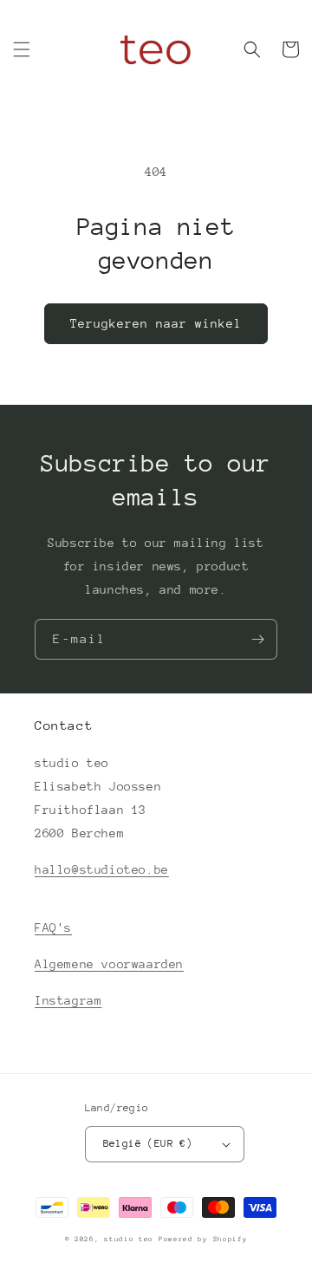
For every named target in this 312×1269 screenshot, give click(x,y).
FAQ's (53, 927)
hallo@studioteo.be (102, 869)
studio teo (128, 1239)
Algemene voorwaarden (109, 964)
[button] (22, 49)
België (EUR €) (148, 1143)
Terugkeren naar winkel (156, 323)
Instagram (68, 1000)
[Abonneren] (257, 639)
